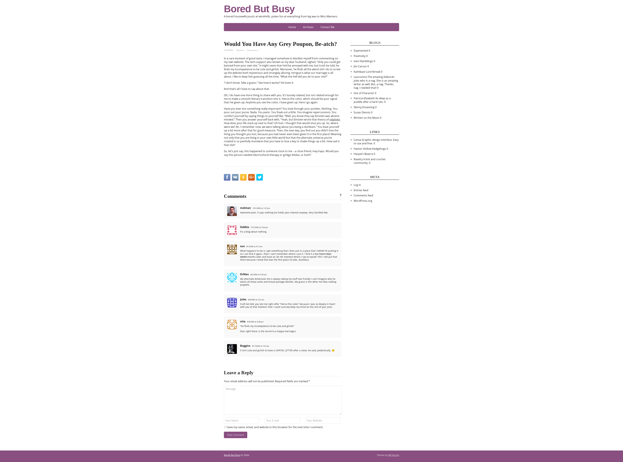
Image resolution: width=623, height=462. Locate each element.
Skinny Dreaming (364, 107)
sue (242, 246)
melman (245, 208)
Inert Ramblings (363, 61)
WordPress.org (363, 201)
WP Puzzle (393, 455)
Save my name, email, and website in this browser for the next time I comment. (275, 427)
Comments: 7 (253, 50)
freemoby (360, 56)
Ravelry (358, 159)
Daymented (361, 50)
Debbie (244, 227)
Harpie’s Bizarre (363, 154)
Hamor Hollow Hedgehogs (370, 148)
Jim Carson (360, 66)
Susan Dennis (362, 112)
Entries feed (361, 190)
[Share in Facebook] (227, 177)
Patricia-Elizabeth (364, 98)
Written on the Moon (366, 118)
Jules (243, 299)
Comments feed (363, 195)
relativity (334, 119)
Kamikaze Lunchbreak (367, 71)
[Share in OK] (243, 177)
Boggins (245, 346)
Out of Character (364, 93)
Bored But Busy (259, 9)
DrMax (244, 274)
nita (242, 321)
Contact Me (328, 27)
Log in (357, 185)
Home (292, 27)
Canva (357, 140)
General (240, 50)
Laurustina (360, 77)
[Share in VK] (235, 177)
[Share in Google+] (251, 177)
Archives (308, 27)
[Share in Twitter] (259, 177)
